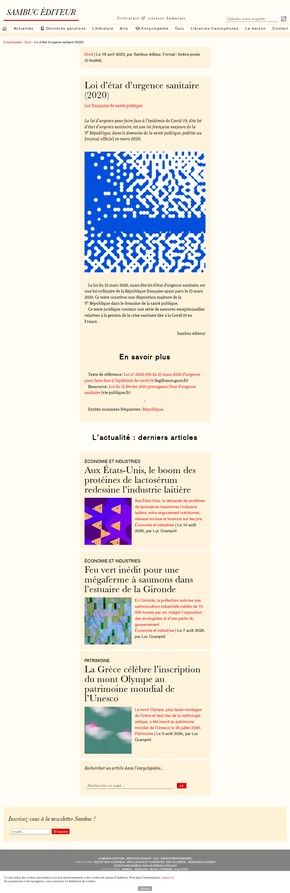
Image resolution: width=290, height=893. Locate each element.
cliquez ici (167, 877)
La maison (255, 28)
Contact (280, 28)
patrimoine (97, 660)
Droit (27, 42)
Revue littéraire (169, 869)
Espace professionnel (176, 858)
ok (181, 785)
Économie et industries (112, 461)
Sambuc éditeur (41, 13)
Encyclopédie (154, 28)
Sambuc (127, 869)
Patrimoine (144, 733)
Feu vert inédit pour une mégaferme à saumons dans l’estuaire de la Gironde (139, 580)
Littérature (102, 28)
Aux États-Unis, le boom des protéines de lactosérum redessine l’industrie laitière (140, 481)
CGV (156, 858)
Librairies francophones (215, 28)
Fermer (145, 888)
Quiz (179, 28)
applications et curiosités (145, 862)
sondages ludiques (201, 862)
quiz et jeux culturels (109, 862)
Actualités (24, 28)
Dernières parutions (65, 28)
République (153, 409)
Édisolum (141, 869)
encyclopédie (176, 862)
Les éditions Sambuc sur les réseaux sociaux (145, 865)
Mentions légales (138, 858)
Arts (124, 28)
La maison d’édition (111, 858)
